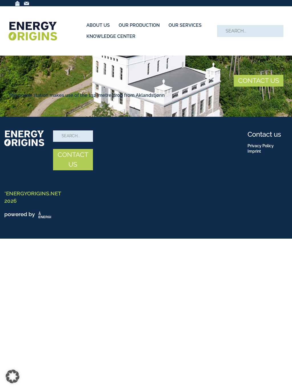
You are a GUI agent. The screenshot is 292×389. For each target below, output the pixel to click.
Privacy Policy (261, 146)
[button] (12, 376)
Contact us (264, 134)
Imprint (254, 151)
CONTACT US (258, 80)
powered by (20, 214)
